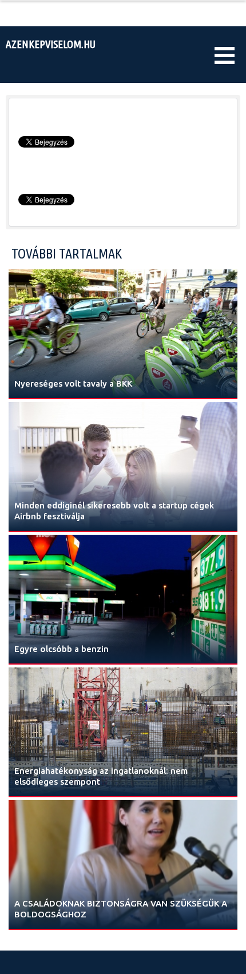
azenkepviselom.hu (51, 44)
